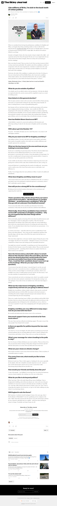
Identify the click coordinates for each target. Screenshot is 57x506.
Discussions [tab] (17, 452)
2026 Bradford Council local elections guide (20, 455)
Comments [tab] (11, 438)
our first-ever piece (22, 48)
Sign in (53, 2)
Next (45, 430)
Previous (12, 430)
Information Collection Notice (28, 418)
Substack (23, 503)
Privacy (28, 498)
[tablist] (13, 438)
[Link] (7, 88)
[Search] (41, 2)
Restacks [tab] (15, 438)
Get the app (34, 500)
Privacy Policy (37, 418)
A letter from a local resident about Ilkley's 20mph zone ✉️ (19, 475)
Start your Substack (25, 500)
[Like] (9, 470)
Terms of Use (34, 417)
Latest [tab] (12, 452)
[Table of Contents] (1, 253)
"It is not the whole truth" (14, 473)
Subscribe (48, 2)
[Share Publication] (43, 2)
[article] (28, 458)
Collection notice (36, 498)
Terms (31, 498)
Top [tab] (9, 452)
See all (10, 481)
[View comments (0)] (13, 18)
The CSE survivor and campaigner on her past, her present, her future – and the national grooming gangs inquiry (22, 467)
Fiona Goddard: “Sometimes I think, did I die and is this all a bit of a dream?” (23, 464)
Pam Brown (15, 476)
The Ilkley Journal (14, 459)
